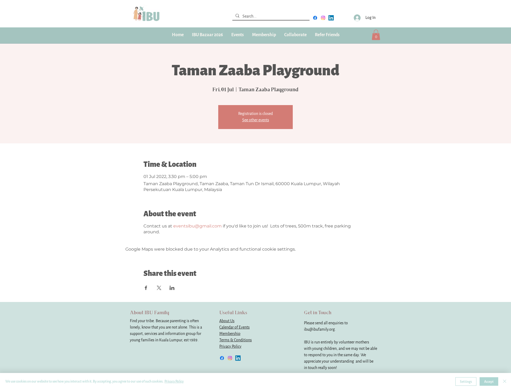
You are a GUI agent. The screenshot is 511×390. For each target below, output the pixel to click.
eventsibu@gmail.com (197, 226)
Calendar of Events (234, 327)
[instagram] (323, 17)
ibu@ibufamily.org (319, 329)
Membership (229, 333)
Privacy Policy (230, 346)
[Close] (504, 381)
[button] (264, 34)
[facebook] (315, 17)
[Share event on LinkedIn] (172, 288)
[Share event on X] (159, 288)
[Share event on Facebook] (146, 288)
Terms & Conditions (235, 340)
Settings (466, 381)
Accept (489, 381)
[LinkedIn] (331, 17)
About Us (226, 320)
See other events (255, 120)
